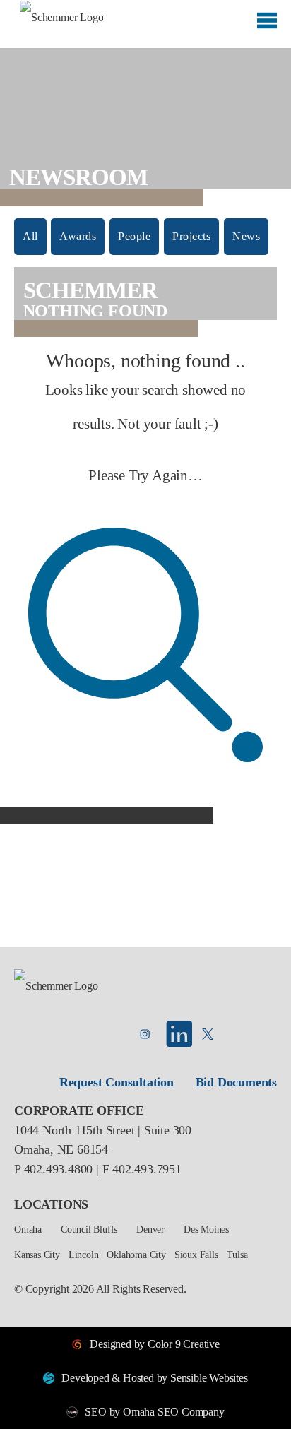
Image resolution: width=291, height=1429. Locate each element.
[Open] (267, 26)
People (134, 236)
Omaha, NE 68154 (61, 1149)
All (30, 236)
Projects (191, 236)
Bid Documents (236, 1082)
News (246, 236)
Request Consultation (116, 1082)
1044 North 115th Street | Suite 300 (102, 1130)
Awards (77, 236)
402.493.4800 (58, 1169)
